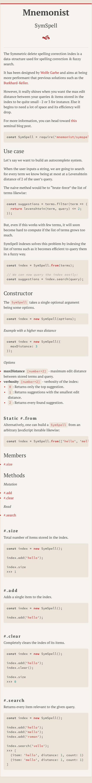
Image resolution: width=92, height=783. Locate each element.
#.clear (9, 498)
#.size (8, 464)
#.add (8, 493)
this (74, 121)
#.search (10, 515)
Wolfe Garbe (49, 72)
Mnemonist (46, 12)
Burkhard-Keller (16, 83)
